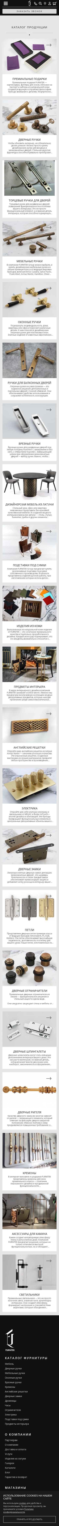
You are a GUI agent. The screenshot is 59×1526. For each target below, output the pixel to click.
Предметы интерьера (17, 1423)
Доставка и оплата (15, 1449)
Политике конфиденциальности (18, 1510)
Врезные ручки (13, 1382)
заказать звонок (29, 11)
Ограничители (13, 1410)
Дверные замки (13, 1396)
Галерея (9, 1463)
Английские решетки (16, 1391)
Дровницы (10, 1400)
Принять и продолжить (29, 1519)
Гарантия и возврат (16, 1477)
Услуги (8, 1453)
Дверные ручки (13, 1368)
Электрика (11, 1414)
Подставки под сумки (17, 1419)
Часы (7, 1405)
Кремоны (10, 1386)
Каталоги (10, 1467)
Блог (7, 1472)
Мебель (9, 1363)
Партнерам (11, 1440)
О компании (11, 1444)
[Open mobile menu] (5, 3)
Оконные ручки (13, 1377)
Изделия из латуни (15, 1458)
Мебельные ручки (15, 1373)
